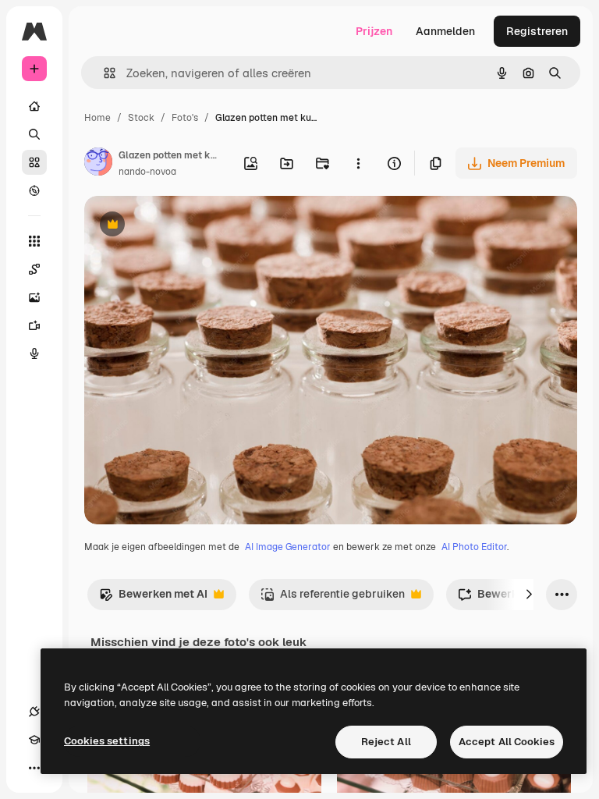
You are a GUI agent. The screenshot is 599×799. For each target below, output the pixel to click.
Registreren (537, 31)
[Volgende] (529, 594)
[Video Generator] (34, 325)
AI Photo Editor (474, 547)
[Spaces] (34, 269)
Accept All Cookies (507, 741)
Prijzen (374, 31)
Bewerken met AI (153, 598)
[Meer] (34, 767)
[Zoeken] (34, 134)
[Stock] (34, 162)
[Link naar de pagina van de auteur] (98, 163)
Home (97, 118)
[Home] (34, 106)
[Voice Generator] (34, 353)
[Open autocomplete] (103, 73)
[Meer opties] (358, 163)
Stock (141, 118)
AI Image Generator (288, 547)
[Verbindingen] (34, 711)
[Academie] (34, 739)
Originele (186, 225)
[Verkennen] (34, 190)
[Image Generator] (34, 297)
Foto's (185, 118)
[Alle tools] (34, 241)
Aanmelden (445, 31)
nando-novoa (147, 171)
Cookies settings (107, 741)
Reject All (386, 741)
